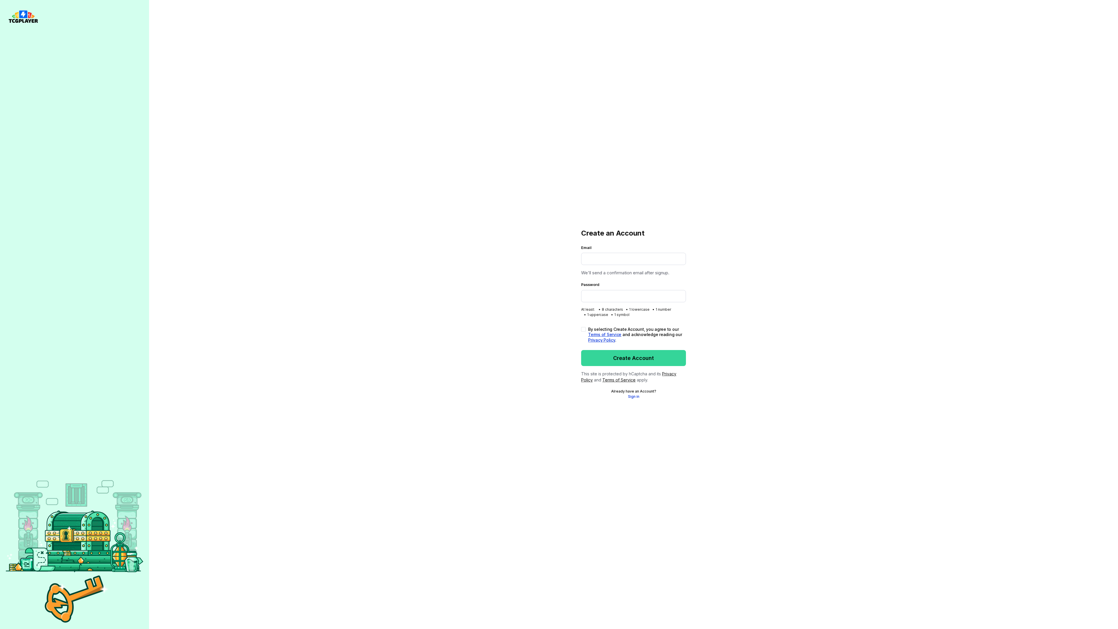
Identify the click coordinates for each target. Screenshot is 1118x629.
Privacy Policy (601, 340)
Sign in (633, 396)
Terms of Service (604, 334)
